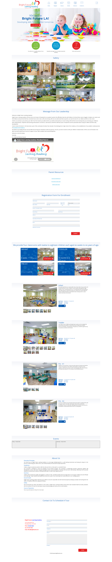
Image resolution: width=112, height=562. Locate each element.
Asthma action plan (56, 184)
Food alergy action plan (56, 181)
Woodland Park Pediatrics (19, 127)
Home (49, 5)
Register (55, 5)
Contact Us (82, 5)
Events (68, 5)
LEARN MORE (34, 25)
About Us (75, 5)
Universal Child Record (56, 178)
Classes (62, 5)
